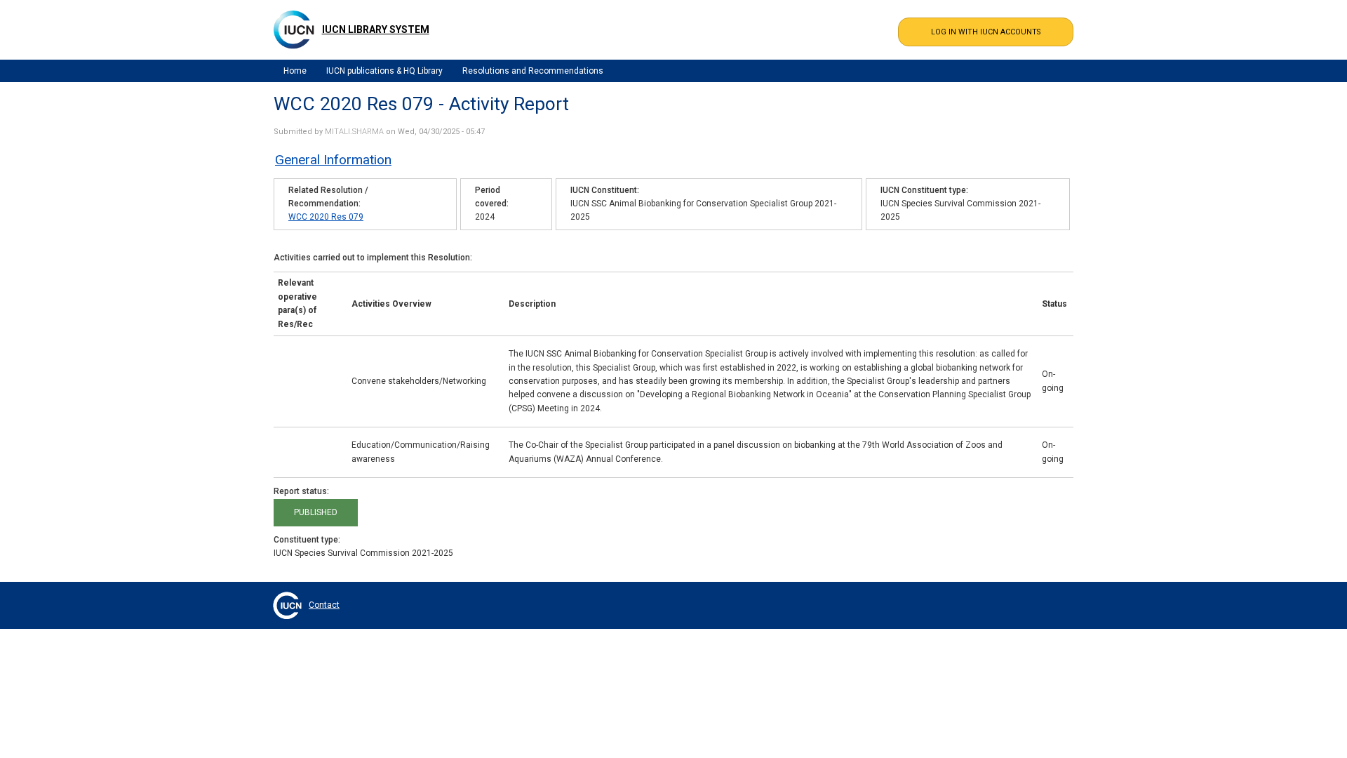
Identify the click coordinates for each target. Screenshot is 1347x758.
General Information (333, 160)
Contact (324, 605)
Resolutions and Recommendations (532, 71)
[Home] (294, 29)
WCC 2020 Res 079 (325, 217)
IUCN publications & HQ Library (384, 71)
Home (295, 71)
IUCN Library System (375, 29)
